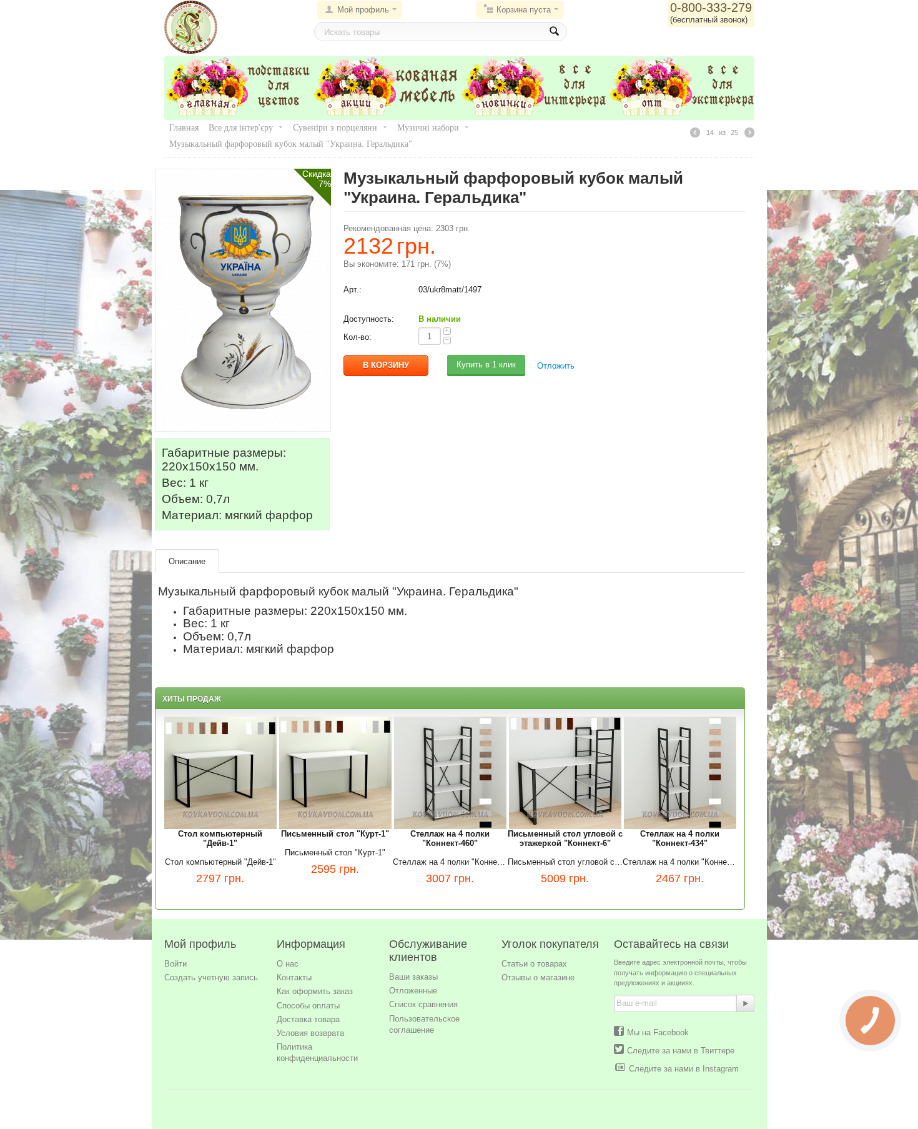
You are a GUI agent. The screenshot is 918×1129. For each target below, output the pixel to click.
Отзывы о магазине (538, 977)
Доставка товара (308, 1019)
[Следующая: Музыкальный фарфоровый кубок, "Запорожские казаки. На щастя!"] (749, 134)
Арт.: (352, 289)
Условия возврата (310, 1033)
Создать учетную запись (211, 977)
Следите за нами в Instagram (684, 1068)
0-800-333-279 (711, 7)
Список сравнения (423, 1004)
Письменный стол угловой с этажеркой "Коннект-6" (565, 862)
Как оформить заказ (315, 991)
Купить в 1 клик (486, 364)
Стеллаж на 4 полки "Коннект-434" (680, 862)
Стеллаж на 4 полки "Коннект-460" (450, 862)
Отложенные (413, 990)
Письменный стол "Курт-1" (335, 852)
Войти (175, 963)
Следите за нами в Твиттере (680, 1050)
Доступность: (368, 319)
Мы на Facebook (658, 1032)
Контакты (294, 977)
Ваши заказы (413, 977)
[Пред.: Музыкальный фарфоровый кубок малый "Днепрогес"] (695, 134)
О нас (288, 963)
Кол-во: (357, 337)
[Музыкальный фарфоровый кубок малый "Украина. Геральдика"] (242, 299)
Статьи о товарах (534, 963)
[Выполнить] (745, 1003)
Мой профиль (363, 9)
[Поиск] (554, 31)
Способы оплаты (308, 1005)
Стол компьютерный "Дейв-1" (220, 862)
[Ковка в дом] (190, 26)
